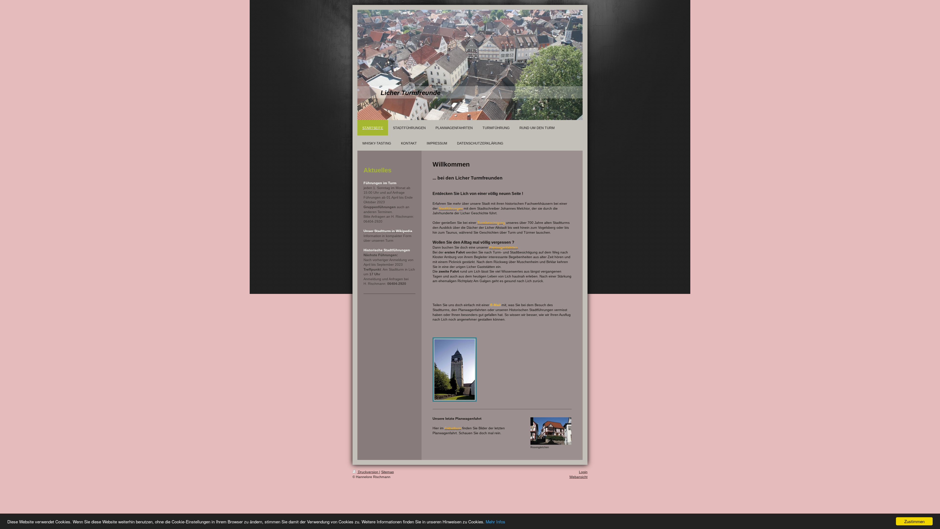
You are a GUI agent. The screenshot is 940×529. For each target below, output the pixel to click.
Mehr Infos (495, 521)
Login (583, 472)
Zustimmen (914, 521)
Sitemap (387, 472)
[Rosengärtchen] (550, 431)
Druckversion (368, 472)
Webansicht (578, 477)
